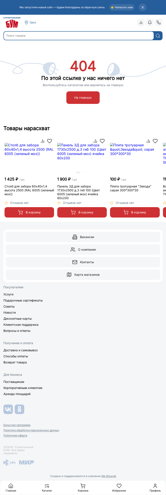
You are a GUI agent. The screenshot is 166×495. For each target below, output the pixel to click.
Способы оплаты (15, 356)
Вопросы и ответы (16, 330)
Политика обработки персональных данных (31, 430)
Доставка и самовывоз (20, 350)
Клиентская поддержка (20, 324)
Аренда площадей (16, 394)
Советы (8, 306)
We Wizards (108, 476)
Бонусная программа (16, 425)
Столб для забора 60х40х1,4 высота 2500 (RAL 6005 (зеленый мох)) (29, 190)
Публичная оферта (15, 435)
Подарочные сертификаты (23, 300)
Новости (9, 312)
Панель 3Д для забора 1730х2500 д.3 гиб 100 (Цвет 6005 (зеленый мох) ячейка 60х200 (78, 192)
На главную (83, 97)
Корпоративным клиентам (22, 388)
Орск (33, 22)
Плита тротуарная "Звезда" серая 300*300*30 (131, 188)
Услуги (8, 294)
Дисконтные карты (17, 318)
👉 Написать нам (122, 7)
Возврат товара (15, 362)
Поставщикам (13, 382)
